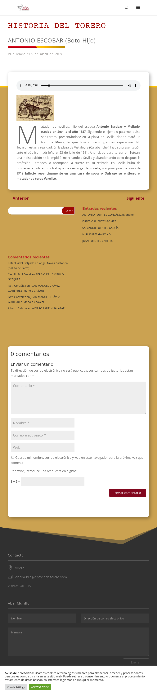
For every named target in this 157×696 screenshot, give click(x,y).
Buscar (68, 211)
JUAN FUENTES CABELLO (97, 241)
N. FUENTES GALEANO (96, 234)
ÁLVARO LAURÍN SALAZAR (48, 308)
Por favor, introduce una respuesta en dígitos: (44, 471)
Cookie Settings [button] (16, 687)
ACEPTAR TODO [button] (40, 687)
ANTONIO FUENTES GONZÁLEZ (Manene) (108, 214)
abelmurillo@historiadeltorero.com (41, 577)
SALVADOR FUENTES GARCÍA (100, 228)
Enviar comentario (127, 493)
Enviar (136, 662)
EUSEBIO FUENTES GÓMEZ (99, 221)
